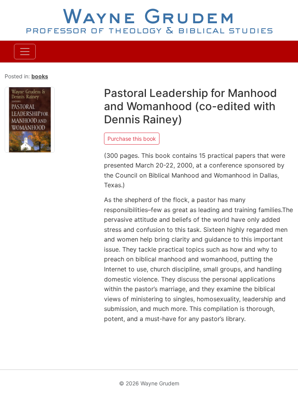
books (39, 76)
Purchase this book (131, 138)
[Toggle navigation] (25, 51)
